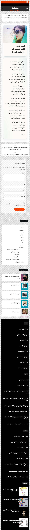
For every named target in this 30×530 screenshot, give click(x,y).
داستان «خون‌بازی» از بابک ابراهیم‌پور (19, 442)
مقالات (21, 245)
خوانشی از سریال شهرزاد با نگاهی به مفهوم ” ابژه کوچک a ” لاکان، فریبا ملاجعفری (15, 148)
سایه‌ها (15, 8)
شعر (17, 15)
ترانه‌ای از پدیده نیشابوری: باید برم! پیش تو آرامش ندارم (16, 392)
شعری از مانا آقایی (24, 362)
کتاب (22, 240)
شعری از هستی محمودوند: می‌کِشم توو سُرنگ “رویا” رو (15, 154)
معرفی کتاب (16, 254)
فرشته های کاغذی (15, 252)
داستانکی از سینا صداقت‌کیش (21, 436)
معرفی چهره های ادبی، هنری (12, 259)
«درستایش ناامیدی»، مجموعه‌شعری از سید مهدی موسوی (11, 510)
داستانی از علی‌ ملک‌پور (22, 447)
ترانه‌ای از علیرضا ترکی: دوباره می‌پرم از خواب (17, 424)
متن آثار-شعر (11, 15)
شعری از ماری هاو (16, 312)
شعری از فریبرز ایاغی (15, 285)
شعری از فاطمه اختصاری (15, 294)
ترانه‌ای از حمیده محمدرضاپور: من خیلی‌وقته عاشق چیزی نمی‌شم (16, 418)
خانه (22, 228)
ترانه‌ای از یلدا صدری (15, 303)
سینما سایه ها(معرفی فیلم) (13, 249)
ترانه (22, 237)
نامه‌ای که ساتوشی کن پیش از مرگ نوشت (12, 277)
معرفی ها (21, 247)
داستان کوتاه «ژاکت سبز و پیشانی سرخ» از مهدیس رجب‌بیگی (16, 465)
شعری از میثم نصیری (23, 351)
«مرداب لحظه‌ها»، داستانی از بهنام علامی (18, 453)
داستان (21, 235)
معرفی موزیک (16, 257)
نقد (22, 242)
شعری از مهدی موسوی (23, 368)
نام (24, 184)
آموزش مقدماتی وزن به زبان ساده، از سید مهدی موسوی (11, 489)
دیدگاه (23, 173)
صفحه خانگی (23, 15)
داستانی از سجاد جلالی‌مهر (22, 458)
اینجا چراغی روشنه (19, 262)
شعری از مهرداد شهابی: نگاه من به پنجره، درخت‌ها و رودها (15, 399)
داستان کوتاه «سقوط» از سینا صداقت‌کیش (18, 471)
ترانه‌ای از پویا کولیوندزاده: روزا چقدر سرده (18, 411)
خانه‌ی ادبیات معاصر (15, 10)
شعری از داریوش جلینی (22, 386)
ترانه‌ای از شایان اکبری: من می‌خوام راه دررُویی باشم (16, 406)
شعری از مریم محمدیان (22, 357)
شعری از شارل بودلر (23, 346)
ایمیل (23, 190)
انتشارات (21, 230)
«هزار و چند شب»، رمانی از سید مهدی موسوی (11, 500)
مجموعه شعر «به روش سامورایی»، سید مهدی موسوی (11, 521)
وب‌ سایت (23, 196)
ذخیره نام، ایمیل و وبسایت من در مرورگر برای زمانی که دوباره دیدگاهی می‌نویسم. (14, 204)
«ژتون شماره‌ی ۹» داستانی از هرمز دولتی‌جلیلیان (17, 477)
